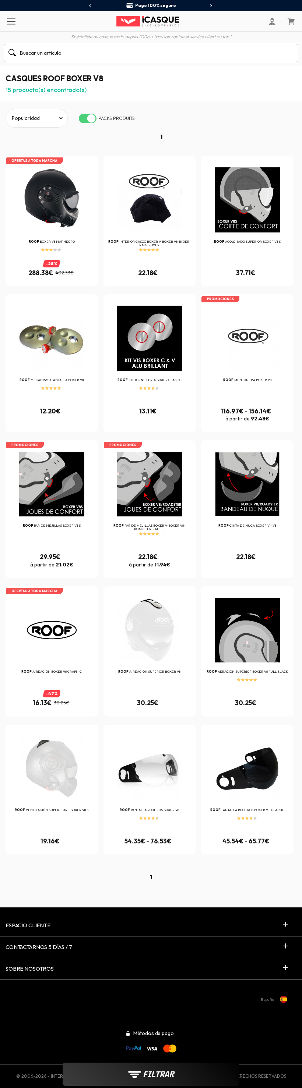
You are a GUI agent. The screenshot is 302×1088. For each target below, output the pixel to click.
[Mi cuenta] (272, 21)
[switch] (87, 118)
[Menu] (11, 21)
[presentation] (90, 6)
